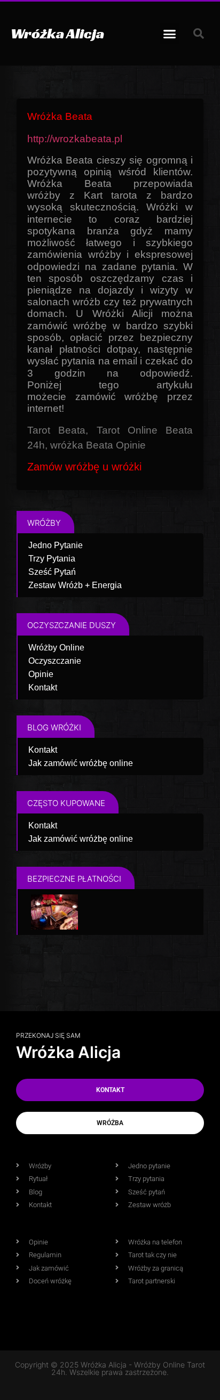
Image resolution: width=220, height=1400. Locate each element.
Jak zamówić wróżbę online (80, 763)
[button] (170, 33)
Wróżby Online (56, 647)
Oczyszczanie (54, 660)
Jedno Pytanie (55, 545)
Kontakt (42, 687)
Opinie (40, 674)
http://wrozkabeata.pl (74, 138)
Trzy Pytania (51, 558)
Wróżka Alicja (57, 33)
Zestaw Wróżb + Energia (75, 585)
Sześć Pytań (52, 571)
